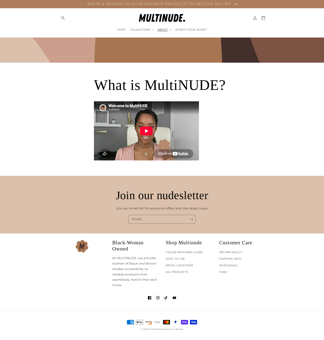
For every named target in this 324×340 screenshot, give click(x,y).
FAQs (223, 272)
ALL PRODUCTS (177, 272)
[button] (63, 18)
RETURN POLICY (230, 252)
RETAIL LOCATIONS (179, 265)
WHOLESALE (228, 265)
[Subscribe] (191, 219)
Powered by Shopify (172, 329)
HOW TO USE (175, 258)
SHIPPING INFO (230, 258)
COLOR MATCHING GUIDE (184, 252)
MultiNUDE (155, 329)
